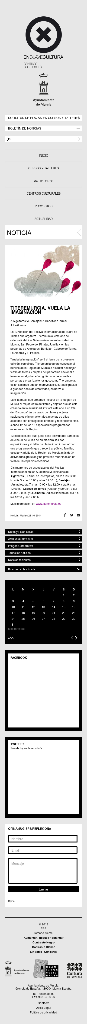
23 (73, 613)
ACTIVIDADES (43, 181)
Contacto (43, 1003)
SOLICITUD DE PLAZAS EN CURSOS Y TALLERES (44, 117)
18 (23, 613)
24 (13, 618)
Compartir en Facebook (64, 515)
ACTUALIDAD (44, 219)
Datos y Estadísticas (20, 531)
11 (23, 607)
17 (13, 613)
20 (43, 613)
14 (53, 607)
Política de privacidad (43, 1012)
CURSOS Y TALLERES (43, 168)
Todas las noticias (19, 552)
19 (33, 613)
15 (63, 607)
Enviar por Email (78, 515)
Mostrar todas (16, 629)
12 (33, 607)
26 (33, 618)
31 (13, 624)
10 (13, 607)
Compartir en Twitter (71, 515)
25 (23, 618)
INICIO (43, 155)
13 (43, 607)
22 (63, 613)
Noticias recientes (19, 559)
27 (43, 618)
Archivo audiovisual (20, 538)
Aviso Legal (43, 1007)
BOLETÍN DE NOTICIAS (24, 128)
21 (53, 613)
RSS (43, 928)
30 (73, 618)
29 (63, 618)
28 (53, 618)
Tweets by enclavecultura (26, 748)
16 (73, 607)
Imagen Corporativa (20, 545)
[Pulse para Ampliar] (43, 270)
